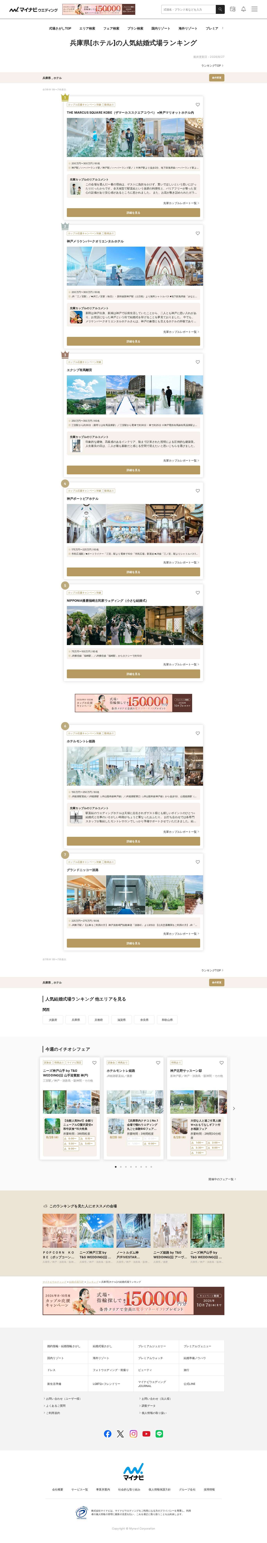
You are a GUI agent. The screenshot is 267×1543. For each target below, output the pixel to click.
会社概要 (57, 1489)
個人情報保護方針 (160, 1489)
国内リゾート (160, 28)
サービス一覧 (79, 1489)
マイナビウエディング (54, 1281)
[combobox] (189, 9)
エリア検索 (87, 28)
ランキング (93, 1281)
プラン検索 (135, 28)
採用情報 (209, 1489)
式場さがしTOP (60, 28)
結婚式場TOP (76, 1281)
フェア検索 (111, 28)
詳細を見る (134, 212)
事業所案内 (103, 1489)
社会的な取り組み (129, 1489)
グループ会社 (187, 1489)
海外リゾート (188, 28)
